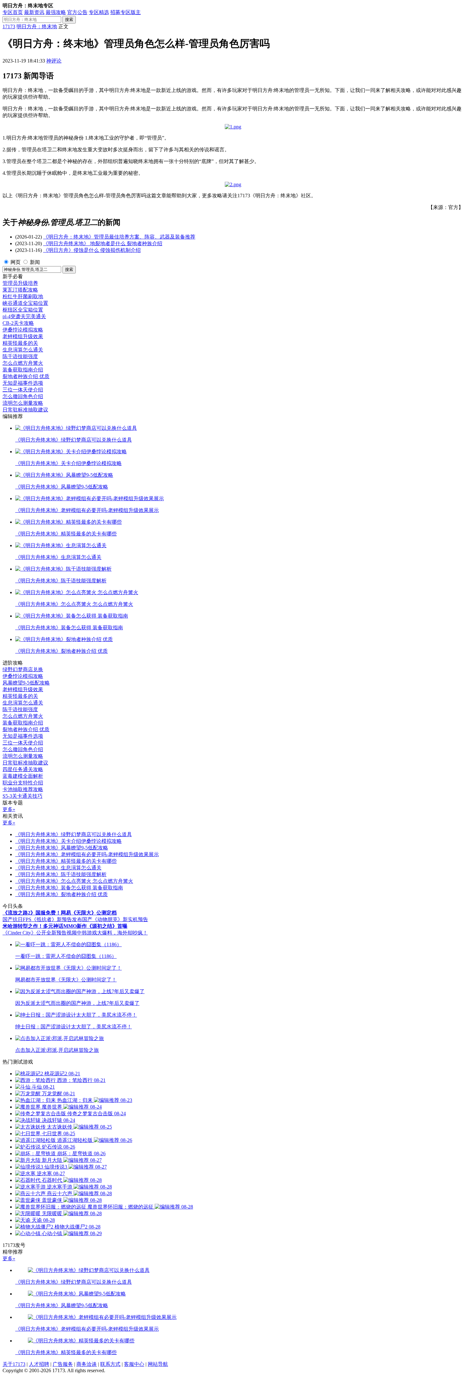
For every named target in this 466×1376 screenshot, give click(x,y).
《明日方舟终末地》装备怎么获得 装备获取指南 (69, 887)
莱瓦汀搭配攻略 (20, 289)
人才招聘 (39, 1364)
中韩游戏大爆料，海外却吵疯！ (112, 932)
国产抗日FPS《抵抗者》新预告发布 (42, 919)
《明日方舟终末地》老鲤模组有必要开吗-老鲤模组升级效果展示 (87, 854)
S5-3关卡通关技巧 (22, 796)
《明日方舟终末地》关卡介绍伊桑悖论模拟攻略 (68, 841)
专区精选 (99, 12)
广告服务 (63, 1364)
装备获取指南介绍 (23, 369)
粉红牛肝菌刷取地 (23, 296)
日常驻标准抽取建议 (25, 409)
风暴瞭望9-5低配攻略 (26, 682)
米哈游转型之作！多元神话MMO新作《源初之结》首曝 (65, 926)
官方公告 (77, 12)
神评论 (53, 60)
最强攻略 (56, 12)
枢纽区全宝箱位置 (23, 309)
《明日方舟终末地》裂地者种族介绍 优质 (61, 894)
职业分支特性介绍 (23, 782)
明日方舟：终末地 (36, 26)
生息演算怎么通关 (23, 349)
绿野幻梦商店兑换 (23, 669)
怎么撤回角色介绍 (23, 396)
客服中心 (134, 1364)
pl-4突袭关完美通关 (24, 316)
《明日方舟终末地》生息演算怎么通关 (58, 867)
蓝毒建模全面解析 (23, 776)
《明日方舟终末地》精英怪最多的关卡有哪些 (66, 861)
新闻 (35, 262)
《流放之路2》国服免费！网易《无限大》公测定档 (60, 912)
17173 (9, 26)
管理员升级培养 (20, 283)
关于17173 (14, 1364)
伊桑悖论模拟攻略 (23, 329)
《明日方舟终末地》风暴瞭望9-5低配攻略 (61, 847)
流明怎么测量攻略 (23, 403)
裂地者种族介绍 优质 (26, 376)
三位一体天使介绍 (23, 389)
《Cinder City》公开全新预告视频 (40, 932)
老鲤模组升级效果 (23, 336)
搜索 (69, 19)
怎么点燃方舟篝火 (23, 363)
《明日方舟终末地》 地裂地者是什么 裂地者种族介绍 (102, 243)
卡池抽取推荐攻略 (23, 789)
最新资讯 (34, 12)
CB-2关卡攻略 (18, 323)
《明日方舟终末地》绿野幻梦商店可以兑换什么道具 (73, 834)
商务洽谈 (86, 1364)
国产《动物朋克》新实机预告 (115, 919)
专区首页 (13, 12)
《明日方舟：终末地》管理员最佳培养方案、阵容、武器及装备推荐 (119, 236)
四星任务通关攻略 (23, 769)
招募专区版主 (125, 12)
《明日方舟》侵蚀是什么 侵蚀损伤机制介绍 (92, 250)
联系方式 (110, 1364)
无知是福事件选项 (23, 383)
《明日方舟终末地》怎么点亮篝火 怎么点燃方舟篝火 (74, 881)
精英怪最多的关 (20, 343)
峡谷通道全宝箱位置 (25, 303)
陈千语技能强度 (20, 356)
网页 (15, 262)
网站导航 (158, 1364)
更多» (9, 809)
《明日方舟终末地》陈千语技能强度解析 (61, 874)
